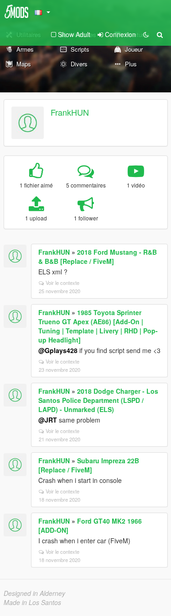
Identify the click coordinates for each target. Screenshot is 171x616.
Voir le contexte (62, 282)
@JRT (47, 419)
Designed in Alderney (34, 593)
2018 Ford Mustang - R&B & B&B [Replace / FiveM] (97, 256)
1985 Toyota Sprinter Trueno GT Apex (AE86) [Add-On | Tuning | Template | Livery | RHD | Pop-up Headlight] (98, 326)
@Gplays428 (58, 350)
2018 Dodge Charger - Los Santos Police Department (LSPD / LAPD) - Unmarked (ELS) (98, 400)
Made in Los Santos (32, 602)
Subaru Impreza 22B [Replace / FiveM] (88, 465)
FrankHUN (70, 112)
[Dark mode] (146, 34)
